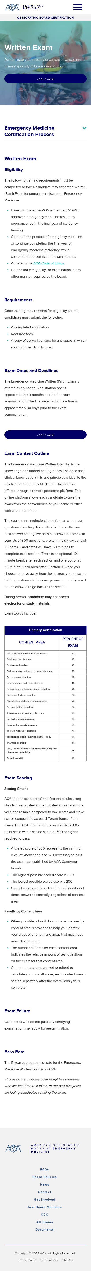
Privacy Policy (27, 1260)
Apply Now (45, 79)
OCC (45, 1214)
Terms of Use (49, 1260)
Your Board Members (44, 1207)
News (44, 1184)
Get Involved (44, 1199)
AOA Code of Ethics (48, 263)
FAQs (44, 1169)
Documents (44, 1229)
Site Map (67, 1260)
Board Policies (44, 1177)
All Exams (44, 1222)
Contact (44, 1192)
